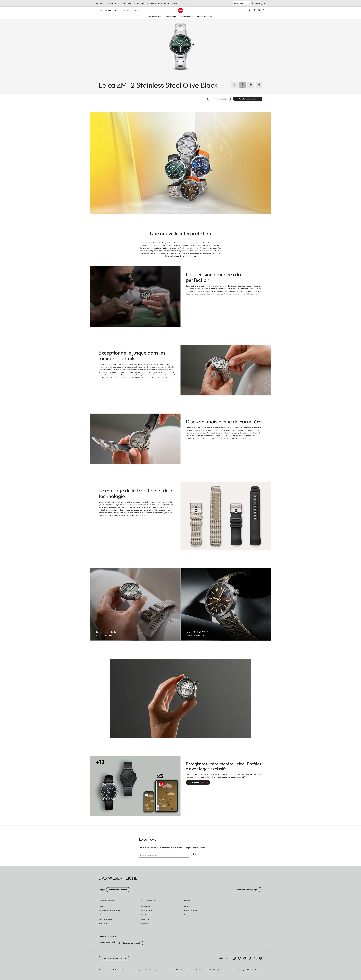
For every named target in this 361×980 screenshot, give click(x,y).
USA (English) (238, 3)
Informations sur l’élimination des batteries (178, 970)
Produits (99, 10)
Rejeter (264, 3)
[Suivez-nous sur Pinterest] (260, 958)
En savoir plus (197, 782)
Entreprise (125, 10)
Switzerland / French (118, 889)
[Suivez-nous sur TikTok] (250, 958)
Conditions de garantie (153, 970)
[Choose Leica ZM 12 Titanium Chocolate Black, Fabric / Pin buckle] (250, 85)
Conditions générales (217, 970)
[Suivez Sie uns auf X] (255, 958)
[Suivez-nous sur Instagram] (234, 958)
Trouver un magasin (219, 99)
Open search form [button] (250, 10)
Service (135, 10)
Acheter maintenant (247, 99)
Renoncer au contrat (131, 943)
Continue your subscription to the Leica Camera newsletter (193, 854)
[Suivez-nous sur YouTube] (239, 958)
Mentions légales (104, 970)
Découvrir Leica (111, 10)
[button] (260, 889)
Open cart (263, 10)
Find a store (259, 10)
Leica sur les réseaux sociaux (114, 958)
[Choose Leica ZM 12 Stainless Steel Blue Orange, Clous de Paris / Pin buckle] (259, 85)
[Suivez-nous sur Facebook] (245, 958)
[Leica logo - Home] (180, 10)
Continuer (257, 3)
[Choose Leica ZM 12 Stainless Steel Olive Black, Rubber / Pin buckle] (242, 85)
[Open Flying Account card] (254, 10)
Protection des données (121, 970)
